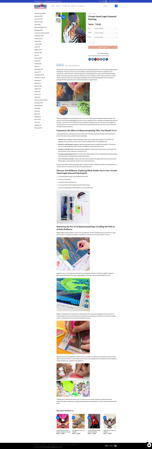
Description (60, 65)
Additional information (72, 65)
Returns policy (62, 444)
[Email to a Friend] (95, 59)
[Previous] (64, 28)
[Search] (116, 6)
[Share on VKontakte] (101, 59)
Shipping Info (74, 444)
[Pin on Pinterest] (98, 59)
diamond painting (82, 77)
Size (89, 28)
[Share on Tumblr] (107, 59)
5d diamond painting (85, 226)
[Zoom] (63, 40)
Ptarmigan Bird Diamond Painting (78, 431)
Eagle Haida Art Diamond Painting (109, 431)
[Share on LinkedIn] (104, 59)
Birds (94, 13)
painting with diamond (63, 79)
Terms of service (52, 444)
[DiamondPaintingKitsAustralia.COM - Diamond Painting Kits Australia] (41, 6)
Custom (64, 6)
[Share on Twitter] (92, 59)
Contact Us (74, 6)
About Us (44, 444)
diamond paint (90, 154)
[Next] (83, 28)
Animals (92, 55)
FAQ (69, 6)
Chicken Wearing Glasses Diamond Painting (94, 431)
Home (53, 6)
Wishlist (81, 6)
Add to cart (102, 47)
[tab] (60, 65)
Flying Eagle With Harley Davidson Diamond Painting (63, 431)
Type (89, 37)
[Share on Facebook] (89, 59)
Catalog (58, 6)
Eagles (99, 55)
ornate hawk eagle (105, 55)
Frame (89, 32)
